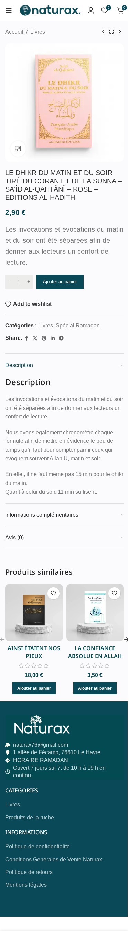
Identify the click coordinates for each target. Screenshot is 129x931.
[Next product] (120, 32)
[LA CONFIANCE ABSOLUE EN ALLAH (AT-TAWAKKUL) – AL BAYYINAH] (95, 613)
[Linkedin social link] (53, 338)
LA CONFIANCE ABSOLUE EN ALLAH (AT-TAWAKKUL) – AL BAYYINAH (95, 659)
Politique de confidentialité (37, 846)
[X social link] (35, 338)
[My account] (91, 10)
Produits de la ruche (29, 817)
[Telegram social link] (61, 338)
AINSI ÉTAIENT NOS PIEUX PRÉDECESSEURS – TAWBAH (34, 659)
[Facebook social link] (26, 338)
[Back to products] (111, 32)
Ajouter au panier (60, 281)
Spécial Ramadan (78, 326)
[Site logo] (49, 10)
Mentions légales (26, 885)
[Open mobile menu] (8, 10)
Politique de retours (29, 872)
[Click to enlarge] (18, 149)
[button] (34, 688)
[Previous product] (103, 32)
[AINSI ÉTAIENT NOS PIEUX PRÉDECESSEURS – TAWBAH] (34, 613)
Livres (37, 32)
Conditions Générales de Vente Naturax (53, 859)
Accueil (14, 32)
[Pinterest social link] (44, 338)
